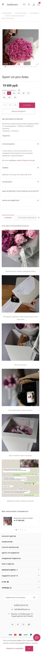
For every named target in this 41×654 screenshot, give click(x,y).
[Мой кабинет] (33, 4)
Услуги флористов (10, 547)
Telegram (17, 624)
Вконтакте (12, 624)
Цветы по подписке (10, 553)
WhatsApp (29, 624)
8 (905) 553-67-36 (21, 605)
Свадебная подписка (11, 558)
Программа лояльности (27, 217)
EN (24, 4)
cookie (19, 640)
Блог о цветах (8, 564)
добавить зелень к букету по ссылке (22, 160)
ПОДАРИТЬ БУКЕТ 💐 (10, 576)
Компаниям (7, 542)
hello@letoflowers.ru (22, 609)
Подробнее (6, 136)
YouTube (23, 624)
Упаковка (8, 217)
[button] (5, 66)
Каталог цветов (9, 536)
